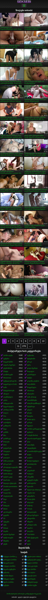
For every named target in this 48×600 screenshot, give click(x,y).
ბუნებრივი (31, 407)
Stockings (30, 391)
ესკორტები (31, 579)
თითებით (7, 419)
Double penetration (10, 486)
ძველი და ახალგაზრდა (35, 490)
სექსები (6, 585)
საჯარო (30, 528)
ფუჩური (6, 359)
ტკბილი (30, 432)
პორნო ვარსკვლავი (34, 429)
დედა (29, 454)
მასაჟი (5, 528)
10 (43, 341)
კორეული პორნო (10, 560)
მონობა (30, 506)
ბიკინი (5, 531)
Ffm (4, 502)
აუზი (28, 541)
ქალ (28, 442)
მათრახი (6, 480)
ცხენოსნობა (7, 368)
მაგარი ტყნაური (9, 569)
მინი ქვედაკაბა (32, 538)
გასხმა (5, 432)
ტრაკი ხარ (7, 464)
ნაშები (29, 378)
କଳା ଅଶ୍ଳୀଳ (31, 572)
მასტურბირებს (8, 391)
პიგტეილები (8, 496)
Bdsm (5, 509)
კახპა (5, 400)
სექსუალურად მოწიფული (11, 381)
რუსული (30, 474)
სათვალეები (32, 512)
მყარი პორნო (8, 582)
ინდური (30, 522)
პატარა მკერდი (9, 365)
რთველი (6, 451)
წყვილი (30, 426)
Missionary (7, 378)
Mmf (4, 445)
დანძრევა (7, 438)
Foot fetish (31, 534)
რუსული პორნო (9, 566)
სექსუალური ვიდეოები (35, 560)
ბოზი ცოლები (8, 461)
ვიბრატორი (31, 483)
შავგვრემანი (8, 362)
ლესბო (29, 458)
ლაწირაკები (8, 375)
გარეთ (29, 422)
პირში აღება (8, 355)
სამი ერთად (31, 397)
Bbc (4, 435)
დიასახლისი (32, 464)
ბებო (29, 544)
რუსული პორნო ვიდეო (11, 557)
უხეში (5, 544)
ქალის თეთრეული (34, 438)
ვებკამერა (31, 496)
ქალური (30, 531)
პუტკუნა (6, 522)
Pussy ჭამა (31, 499)
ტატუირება (7, 448)
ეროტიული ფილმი (10, 467)
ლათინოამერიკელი (34, 451)
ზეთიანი (30, 486)
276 (24, 346)
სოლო (5, 413)
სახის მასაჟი (8, 474)
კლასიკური (7, 512)
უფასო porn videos (34, 557)
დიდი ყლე (31, 419)
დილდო (6, 458)
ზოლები (6, 442)
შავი (5, 429)
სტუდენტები (31, 448)
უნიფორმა (31, 518)
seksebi (24, 1)
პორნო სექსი (32, 585)
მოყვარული (31, 387)
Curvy (29, 467)
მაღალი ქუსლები (9, 483)
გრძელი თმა (32, 525)
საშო (5, 387)
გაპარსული (31, 375)
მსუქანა (6, 541)
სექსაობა (30, 355)
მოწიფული (7, 470)
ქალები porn (32, 576)
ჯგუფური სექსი (32, 480)
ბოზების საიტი (32, 582)
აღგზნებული (8, 397)
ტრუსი (29, 413)
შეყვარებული (8, 407)
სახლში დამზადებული (35, 403)
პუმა (5, 525)
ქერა (29, 365)
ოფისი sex (31, 493)
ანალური (30, 394)
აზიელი (6, 394)
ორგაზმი (30, 477)
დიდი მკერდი (32, 368)
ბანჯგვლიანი (8, 403)
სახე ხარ (30, 502)
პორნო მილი (8, 576)
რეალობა (7, 493)
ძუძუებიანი (31, 359)
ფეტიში (6, 515)
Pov (4, 416)
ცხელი (29, 410)
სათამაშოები (32, 400)
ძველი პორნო (32, 563)
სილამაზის (31, 384)
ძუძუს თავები (8, 538)
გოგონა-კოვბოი (33, 381)
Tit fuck (29, 509)
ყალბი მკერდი (9, 534)
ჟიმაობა (6, 572)
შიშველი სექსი (8, 579)
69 (4, 518)
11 (18, 346)
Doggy (5, 371)
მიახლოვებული (33, 461)
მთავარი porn (8, 563)
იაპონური (7, 422)
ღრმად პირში (8, 410)
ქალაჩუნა (30, 445)
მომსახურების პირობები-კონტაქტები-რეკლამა (24, 594)
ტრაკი (29, 362)
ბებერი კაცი (7, 477)
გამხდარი (7, 426)
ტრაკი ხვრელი (33, 515)
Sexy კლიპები (32, 566)
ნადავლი (30, 371)
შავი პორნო (31, 569)
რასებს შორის (32, 435)
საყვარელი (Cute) (10, 384)
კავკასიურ (31, 470)
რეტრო (6, 454)
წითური (30, 416)
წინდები (6, 506)
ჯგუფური (6, 490)
